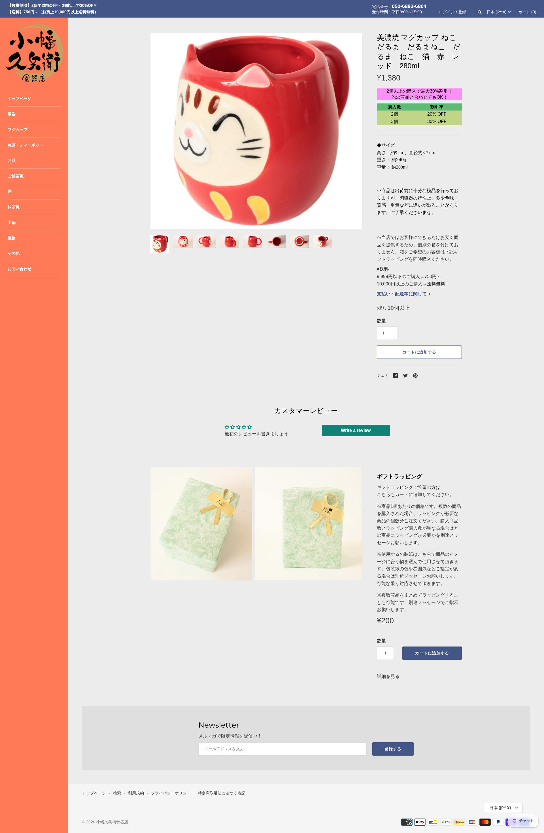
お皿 (12, 160)
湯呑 (12, 114)
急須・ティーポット (25, 145)
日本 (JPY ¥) (496, 12)
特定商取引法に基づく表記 (221, 793)
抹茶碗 (14, 207)
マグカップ (17, 130)
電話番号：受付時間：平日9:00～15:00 (399, 8)
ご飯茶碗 (16, 176)
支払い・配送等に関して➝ (403, 293)
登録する (392, 748)
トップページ (19, 99)
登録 (462, 12)
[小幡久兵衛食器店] (34, 52)
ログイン (447, 12)
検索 (117, 793)
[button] (350, 131)
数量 (381, 320)
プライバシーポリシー (171, 793)
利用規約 (136, 793)
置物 (12, 238)
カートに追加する (419, 352)
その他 (14, 253)
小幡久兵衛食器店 (112, 822)
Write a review (356, 430)
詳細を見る (388, 676)
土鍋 (12, 223)
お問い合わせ (19, 269)
